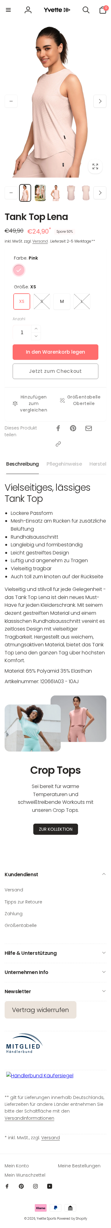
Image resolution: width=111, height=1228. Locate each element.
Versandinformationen (29, 1118)
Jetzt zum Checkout (55, 371)
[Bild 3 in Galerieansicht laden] (55, 193)
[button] (8, 10)
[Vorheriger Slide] (11, 101)
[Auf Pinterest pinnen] (73, 428)
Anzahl (19, 319)
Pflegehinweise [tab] (64, 464)
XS (21, 301)
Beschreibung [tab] (22, 464)
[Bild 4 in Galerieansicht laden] (70, 193)
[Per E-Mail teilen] (88, 428)
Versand (40, 241)
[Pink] (18, 270)
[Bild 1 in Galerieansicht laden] (25, 193)
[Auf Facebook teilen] (58, 428)
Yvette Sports (46, 1218)
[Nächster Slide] (99, 101)
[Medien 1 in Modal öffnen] (55, 101)
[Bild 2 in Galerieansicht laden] (40, 193)
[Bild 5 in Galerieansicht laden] (85, 193)
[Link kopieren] (58, 444)
